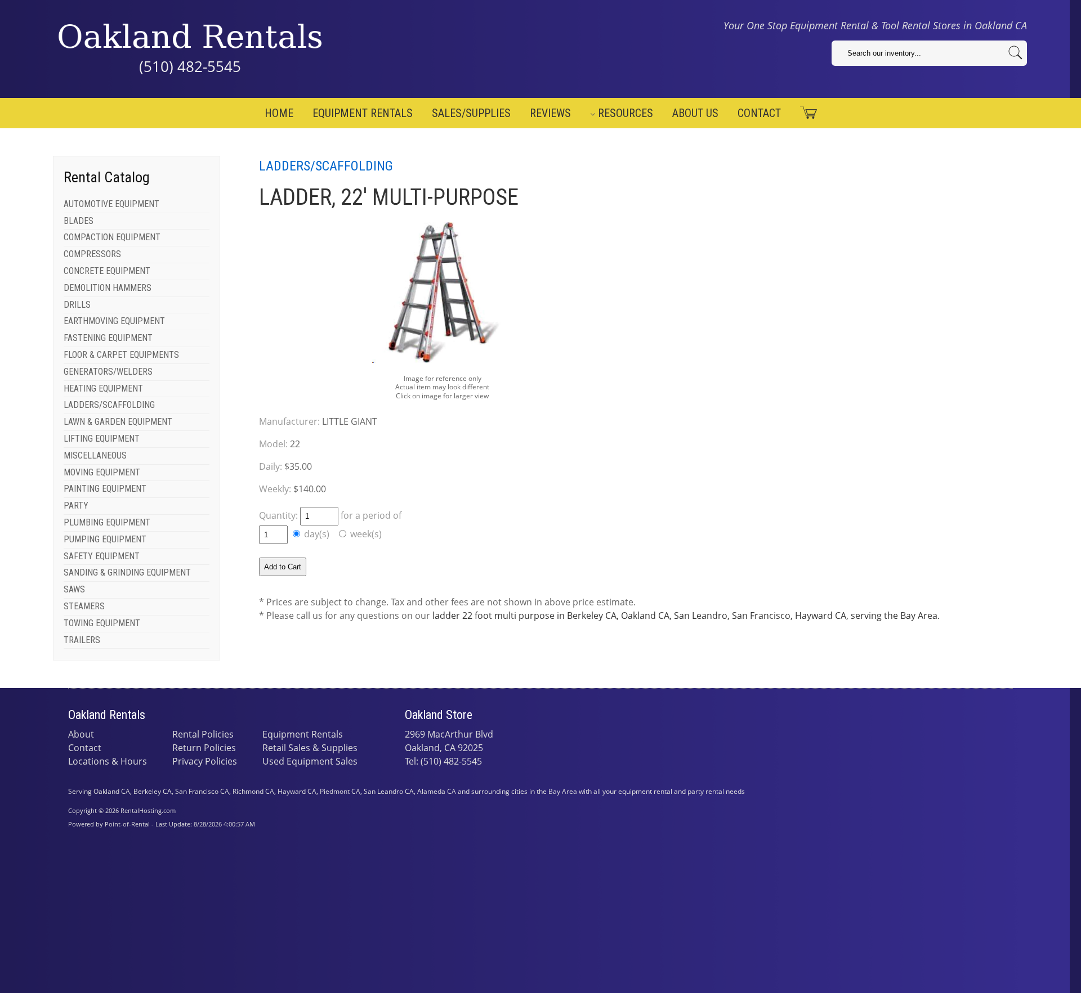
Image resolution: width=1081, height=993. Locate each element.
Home (279, 113)
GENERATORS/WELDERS (108, 371)
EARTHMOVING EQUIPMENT (114, 321)
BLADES (78, 220)
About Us (695, 113)
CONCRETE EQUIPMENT (107, 271)
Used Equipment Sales (310, 761)
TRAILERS (82, 640)
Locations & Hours (107, 761)
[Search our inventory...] (1015, 53)
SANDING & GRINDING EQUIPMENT (127, 572)
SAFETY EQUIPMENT (102, 556)
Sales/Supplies (471, 113)
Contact (759, 113)
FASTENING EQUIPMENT (108, 338)
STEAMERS (84, 606)
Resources (625, 113)
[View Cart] (804, 112)
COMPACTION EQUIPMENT (112, 237)
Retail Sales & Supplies (310, 748)
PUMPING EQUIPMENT (105, 539)
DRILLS (77, 304)
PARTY (76, 505)
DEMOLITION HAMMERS (107, 287)
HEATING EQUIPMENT (103, 388)
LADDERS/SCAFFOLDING (109, 404)
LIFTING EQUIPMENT (102, 438)
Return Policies (204, 748)
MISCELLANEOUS (95, 455)
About (81, 734)
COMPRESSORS (92, 254)
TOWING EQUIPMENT (102, 623)
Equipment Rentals (362, 113)
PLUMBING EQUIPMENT (107, 522)
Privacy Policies (204, 761)
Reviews (550, 113)
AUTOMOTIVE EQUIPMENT (111, 204)
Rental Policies (203, 734)
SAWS (74, 589)
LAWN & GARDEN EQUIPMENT (118, 421)
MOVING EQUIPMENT (102, 472)
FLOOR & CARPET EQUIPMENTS (121, 354)
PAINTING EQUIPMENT (105, 488)
